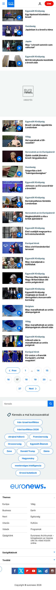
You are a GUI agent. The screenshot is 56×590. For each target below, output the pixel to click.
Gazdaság (30, 26)
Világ (28, 136)
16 (8, 379)
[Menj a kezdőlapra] (10, 3)
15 (47, 370)
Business (6, 510)
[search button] (51, 404)
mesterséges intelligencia (28, 465)
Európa (5, 504)
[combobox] (28, 404)
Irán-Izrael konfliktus (28, 422)
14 (38, 370)
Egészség (35, 516)
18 (26, 379)
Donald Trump (27, 451)
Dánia (46, 451)
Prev (14, 370)
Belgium (29, 306)
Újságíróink (7, 535)
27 (20, 388)
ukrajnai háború (16, 437)
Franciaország (40, 437)
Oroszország (15, 444)
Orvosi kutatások (28, 473)
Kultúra (34, 523)
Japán (28, 41)
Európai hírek (32, 243)
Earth (33, 510)
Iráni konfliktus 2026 (28, 429)
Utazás (5, 523)
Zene (9, 451)
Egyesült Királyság (35, 11)
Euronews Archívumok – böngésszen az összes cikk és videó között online (42, 539)
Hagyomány (28, 458)
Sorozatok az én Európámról (40, 152)
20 (44, 379)
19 (35, 379)
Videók (5, 529)
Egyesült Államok (39, 444)
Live (49, 3)
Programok (36, 529)
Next (31, 388)
